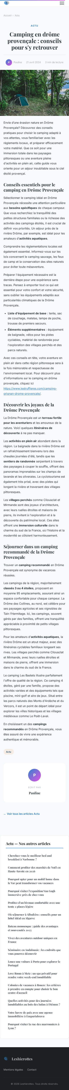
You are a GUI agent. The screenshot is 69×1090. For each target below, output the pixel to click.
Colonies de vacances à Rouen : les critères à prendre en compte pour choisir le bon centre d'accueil (34, 988)
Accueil (8, 15)
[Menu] (61, 3)
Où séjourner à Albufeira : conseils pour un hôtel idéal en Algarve (34, 916)
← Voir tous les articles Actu (22, 813)
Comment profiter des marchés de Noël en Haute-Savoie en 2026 (34, 869)
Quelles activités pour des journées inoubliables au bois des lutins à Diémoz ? (34, 1002)
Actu (17, 15)
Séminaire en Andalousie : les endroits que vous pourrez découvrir (34, 951)
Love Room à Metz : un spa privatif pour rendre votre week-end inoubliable (32, 975)
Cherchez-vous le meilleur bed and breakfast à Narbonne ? (30, 857)
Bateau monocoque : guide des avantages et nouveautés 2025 (33, 928)
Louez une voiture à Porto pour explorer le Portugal (34, 963)
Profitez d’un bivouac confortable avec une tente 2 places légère (34, 904)
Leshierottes (22, 1058)
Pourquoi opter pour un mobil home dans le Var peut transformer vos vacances (33, 881)
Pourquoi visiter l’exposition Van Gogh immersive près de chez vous (31, 892)
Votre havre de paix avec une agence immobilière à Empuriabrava (30, 1014)
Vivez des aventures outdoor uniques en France (32, 940)
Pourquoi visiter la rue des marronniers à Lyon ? (33, 1026)
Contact (31, 1069)
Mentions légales (13, 1069)
